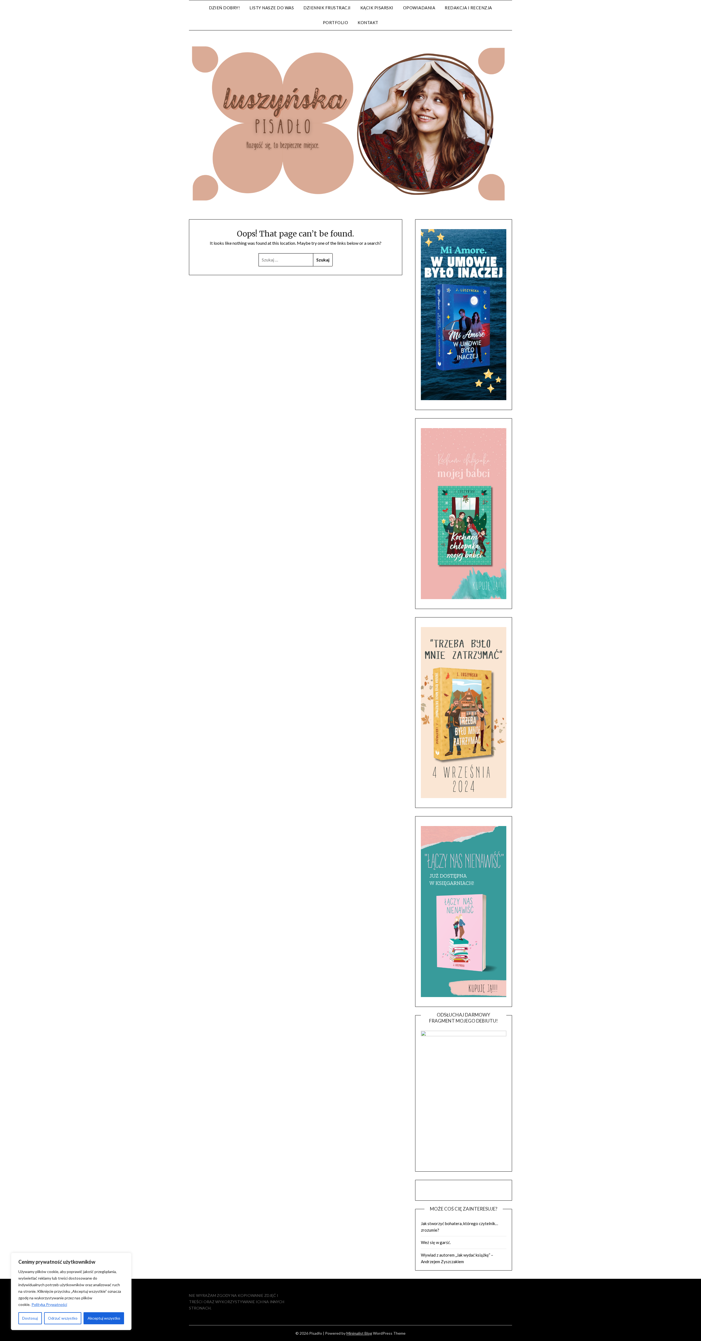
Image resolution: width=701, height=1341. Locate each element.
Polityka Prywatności (49, 1304)
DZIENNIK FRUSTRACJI (327, 7)
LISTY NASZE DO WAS (271, 7)
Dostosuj (30, 1318)
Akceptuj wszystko (104, 1318)
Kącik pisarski (376, 7)
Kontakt (368, 22)
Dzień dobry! (224, 7)
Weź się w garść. (436, 1242)
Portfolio (335, 22)
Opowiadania (419, 7)
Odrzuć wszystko (62, 1318)
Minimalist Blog (359, 1333)
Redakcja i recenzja (468, 7)
